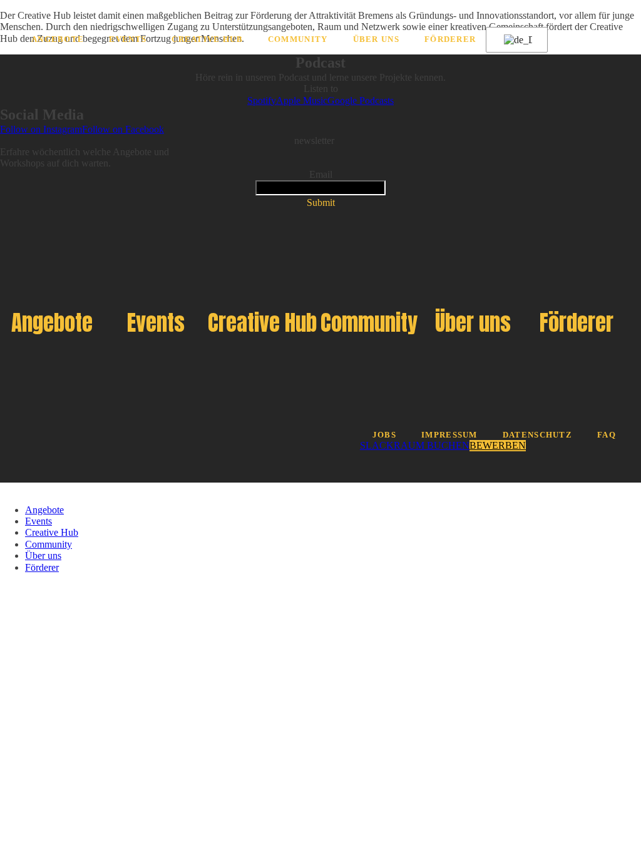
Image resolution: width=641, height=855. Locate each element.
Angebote (57, 39)
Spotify (261, 100)
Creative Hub (207, 39)
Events (127, 39)
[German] (515, 40)
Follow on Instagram (41, 129)
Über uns (376, 39)
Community (298, 39)
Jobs (384, 435)
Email (320, 174)
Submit (321, 202)
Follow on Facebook (123, 129)
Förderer (450, 39)
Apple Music (301, 100)
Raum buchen (431, 445)
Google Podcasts (360, 100)
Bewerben (497, 445)
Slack (377, 445)
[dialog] (320, 528)
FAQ (606, 435)
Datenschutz (537, 435)
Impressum (449, 435)
